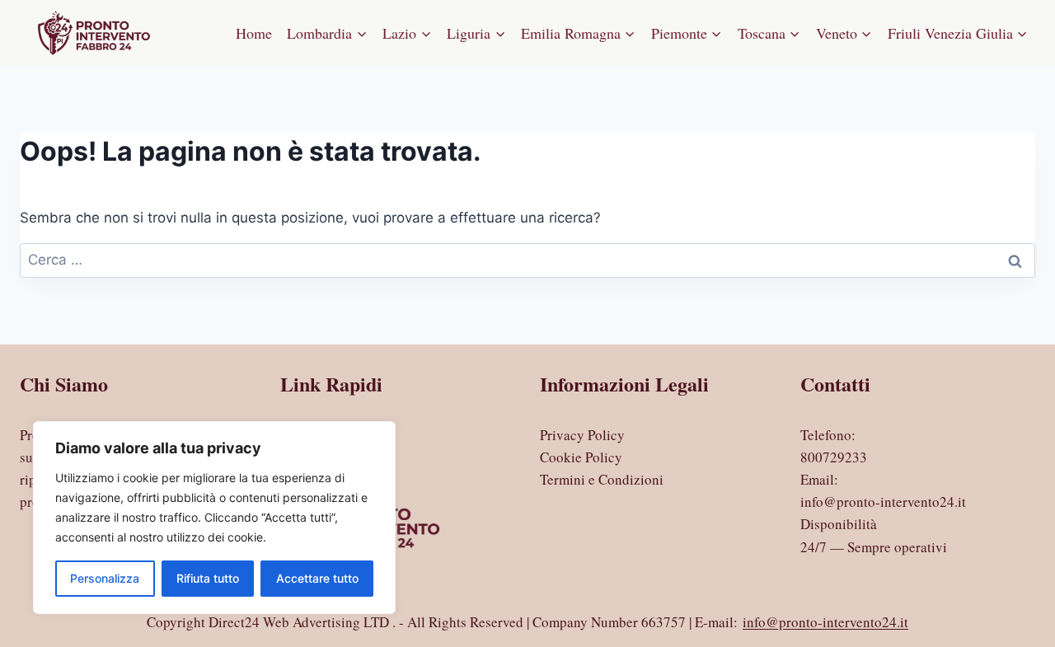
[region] (214, 517)
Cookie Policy (581, 457)
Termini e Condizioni (601, 479)
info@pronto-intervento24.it (883, 501)
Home (254, 33)
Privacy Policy (582, 434)
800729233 (833, 457)
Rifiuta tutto (207, 578)
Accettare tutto (317, 578)
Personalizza (104, 578)
